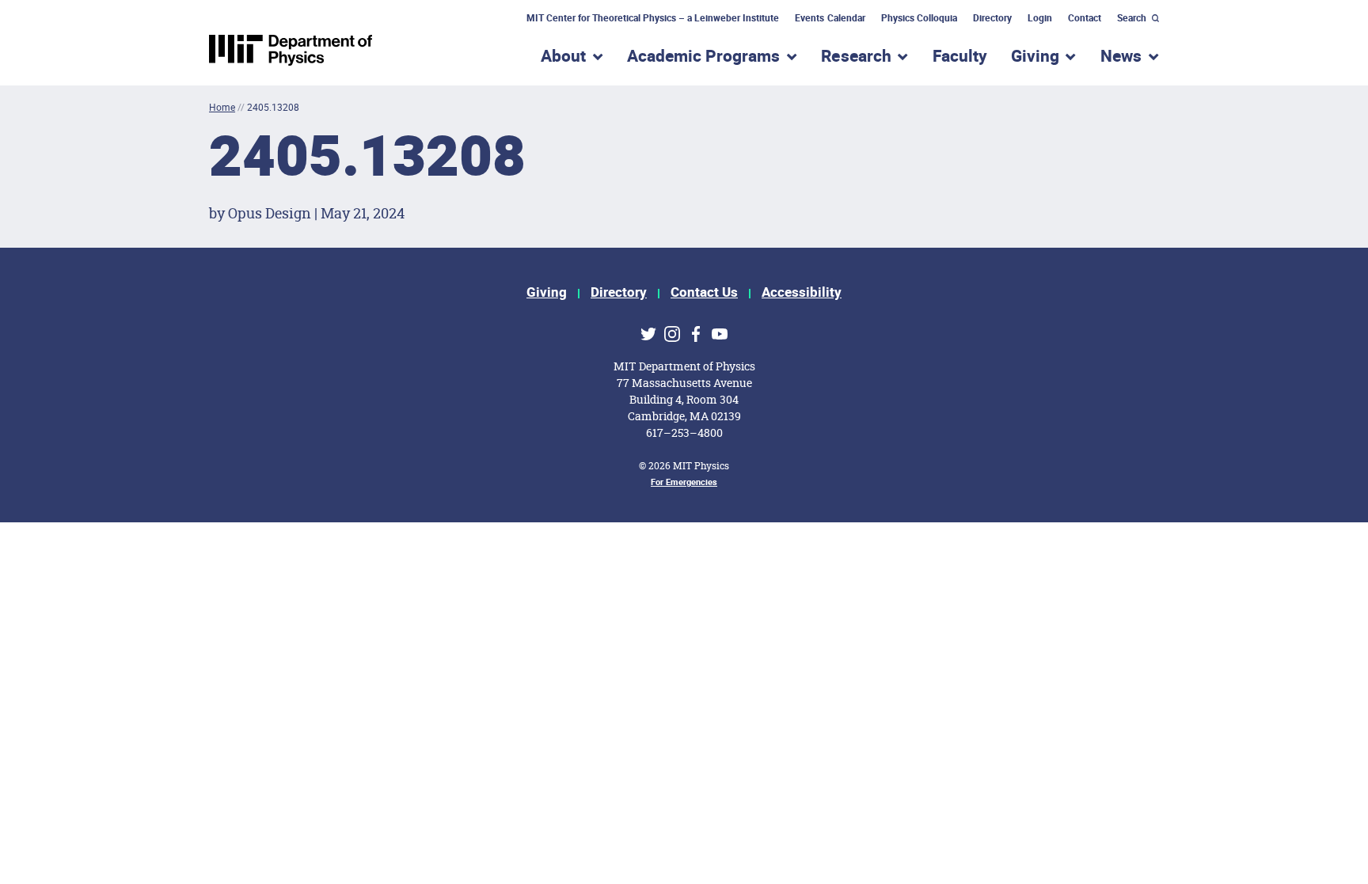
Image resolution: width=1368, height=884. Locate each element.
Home (222, 107)
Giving (546, 292)
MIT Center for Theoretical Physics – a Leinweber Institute (653, 18)
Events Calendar (829, 18)
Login (1040, 18)
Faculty (960, 56)
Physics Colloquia (919, 18)
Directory (992, 18)
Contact (1084, 18)
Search (1131, 18)
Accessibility (802, 292)
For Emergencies (684, 482)
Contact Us (704, 292)
